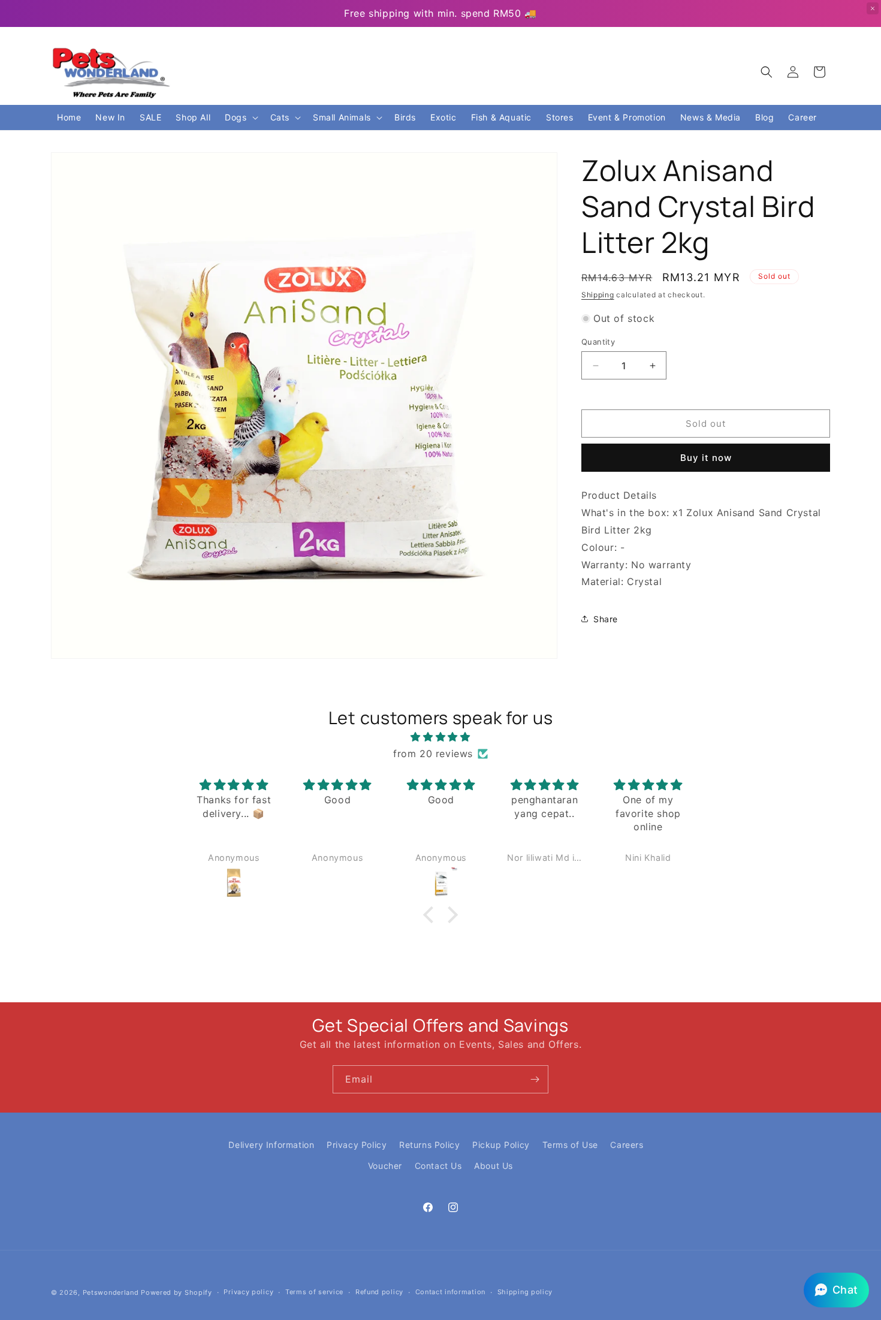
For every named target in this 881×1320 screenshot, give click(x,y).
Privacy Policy (357, 1145)
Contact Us (438, 1166)
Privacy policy (248, 1292)
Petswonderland (111, 1292)
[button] (766, 72)
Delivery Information (271, 1145)
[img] (440, 737)
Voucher (385, 1166)
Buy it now (706, 457)
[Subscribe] (534, 1079)
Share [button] (605, 619)
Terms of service (314, 1292)
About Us (493, 1166)
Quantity (598, 341)
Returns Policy (429, 1145)
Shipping (597, 294)
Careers (626, 1145)
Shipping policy (525, 1292)
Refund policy (379, 1292)
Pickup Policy (501, 1145)
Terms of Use (570, 1145)
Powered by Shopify (176, 1292)
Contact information (450, 1292)
